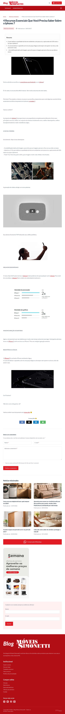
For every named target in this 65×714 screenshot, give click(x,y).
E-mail (37, 442)
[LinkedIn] (36, 422)
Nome (6, 442)
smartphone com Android (27, 82)
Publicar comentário (11, 468)
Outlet (5, 692)
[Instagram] (4, 702)
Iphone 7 (14, 118)
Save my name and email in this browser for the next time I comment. (22, 463)
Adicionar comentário (10, 448)
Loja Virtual (58, 3)
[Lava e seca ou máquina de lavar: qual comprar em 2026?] (17, 491)
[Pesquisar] (49, 3)
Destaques (8, 8)
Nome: (7, 609)
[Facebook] (22, 422)
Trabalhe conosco (8, 669)
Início (4, 16)
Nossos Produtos (18, 8)
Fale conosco (7, 671)
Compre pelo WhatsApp (34, 542)
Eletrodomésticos (8, 687)
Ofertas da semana (8, 689)
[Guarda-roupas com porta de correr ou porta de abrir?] (17, 519)
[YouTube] (8, 702)
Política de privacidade (9, 673)
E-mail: (7, 616)
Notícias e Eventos (14, 16)
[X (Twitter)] (29, 422)
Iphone (41, 82)
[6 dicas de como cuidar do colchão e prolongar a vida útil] (48, 519)
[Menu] (61, 8)
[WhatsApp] (43, 422)
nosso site (27, 412)
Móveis (5, 683)
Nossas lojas (6, 667)
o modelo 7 (32, 101)
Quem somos (7, 665)
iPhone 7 (11, 341)
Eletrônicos (6, 685)
